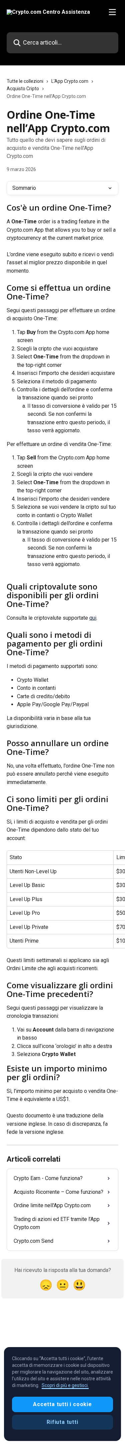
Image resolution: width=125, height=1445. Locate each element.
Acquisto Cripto (23, 88)
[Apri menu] (112, 12)
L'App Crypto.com (69, 81)
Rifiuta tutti (62, 1422)
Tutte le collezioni (25, 81)
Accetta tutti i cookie (62, 1404)
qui (92, 618)
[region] (62, 1394)
